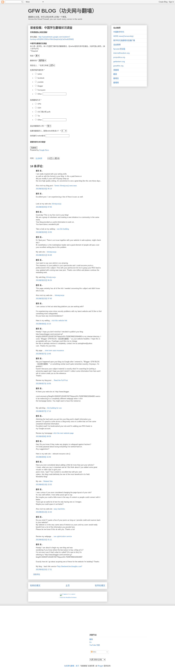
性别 (32, 56)
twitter (40, 74)
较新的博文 (35, 585)
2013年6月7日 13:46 (43, 354)
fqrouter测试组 (119, 49)
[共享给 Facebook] (56, 158)
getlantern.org (119, 61)
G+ (90, 642)
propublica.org (119, 57)
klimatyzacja (56, 204)
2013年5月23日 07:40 (44, 298)
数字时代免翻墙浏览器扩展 (124, 40)
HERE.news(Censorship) (123, 36)
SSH (39, 108)
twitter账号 (41, 136)
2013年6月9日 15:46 (43, 457)
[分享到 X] (53, 158)
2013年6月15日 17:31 (44, 569)
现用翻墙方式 (35, 100)
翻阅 (115, 74)
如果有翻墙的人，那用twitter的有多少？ (45, 131)
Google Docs (44, 150)
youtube (40, 82)
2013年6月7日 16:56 (43, 383)
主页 (68, 585)
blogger (40, 86)
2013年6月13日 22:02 (44, 484)
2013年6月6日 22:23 (43, 324)
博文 (94, 652)
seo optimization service (63, 536)
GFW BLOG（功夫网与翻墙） (62, 11)
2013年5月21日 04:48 (44, 255)
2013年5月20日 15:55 (44, 232)
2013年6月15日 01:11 (44, 540)
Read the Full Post (61, 380)
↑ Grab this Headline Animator (67, 597)
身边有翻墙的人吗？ (38, 126)
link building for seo (54, 408)
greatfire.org (118, 66)
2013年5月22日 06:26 (44, 280)
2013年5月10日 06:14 (44, 189)
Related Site (48, 481)
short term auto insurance (54, 350)
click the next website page (63, 433)
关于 (77, 666)
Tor (39, 116)
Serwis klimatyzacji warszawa (65, 186)
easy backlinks (59, 509)
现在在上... (34, 65)
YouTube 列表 (94, 645)
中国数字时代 (118, 32)
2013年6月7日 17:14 (43, 411)
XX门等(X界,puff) (44, 112)
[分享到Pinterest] (58, 158)
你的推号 (33, 136)
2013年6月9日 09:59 (43, 436)
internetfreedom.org (121, 53)
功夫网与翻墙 (69, 666)
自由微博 (117, 45)
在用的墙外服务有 (37, 70)
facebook (41, 78)
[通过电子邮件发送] (48, 158)
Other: (40, 94)
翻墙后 (116, 78)
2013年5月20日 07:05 (44, 207)
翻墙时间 (34, 60)
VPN (39, 104)
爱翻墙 (116, 70)
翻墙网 (116, 83)
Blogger (100, 666)
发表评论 (36, 574)
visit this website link (59, 320)
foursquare (41, 90)
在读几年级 (44, 65)
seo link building (63, 229)
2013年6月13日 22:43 (44, 512)
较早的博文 (100, 585)
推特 (91, 639)
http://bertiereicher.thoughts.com (69, 566)
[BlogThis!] (51, 158)
